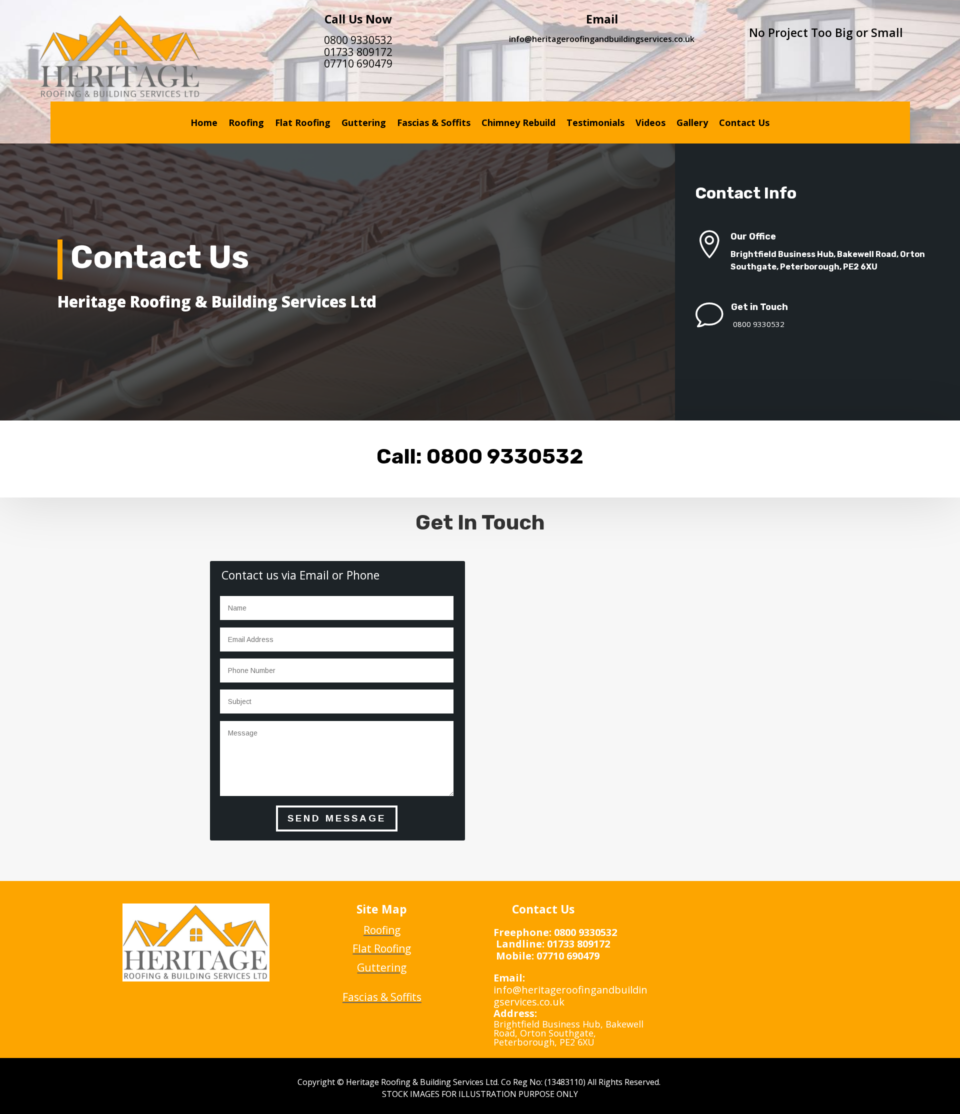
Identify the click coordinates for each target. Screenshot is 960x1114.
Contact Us (744, 123)
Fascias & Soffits (433, 123)
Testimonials (595, 123)
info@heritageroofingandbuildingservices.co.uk (601, 39)
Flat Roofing (302, 123)
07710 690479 (358, 63)
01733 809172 (358, 52)
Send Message (337, 818)
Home (204, 123)
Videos (651, 123)
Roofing (246, 123)
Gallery (692, 123)
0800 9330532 (358, 40)
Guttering (364, 123)
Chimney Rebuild (519, 123)
